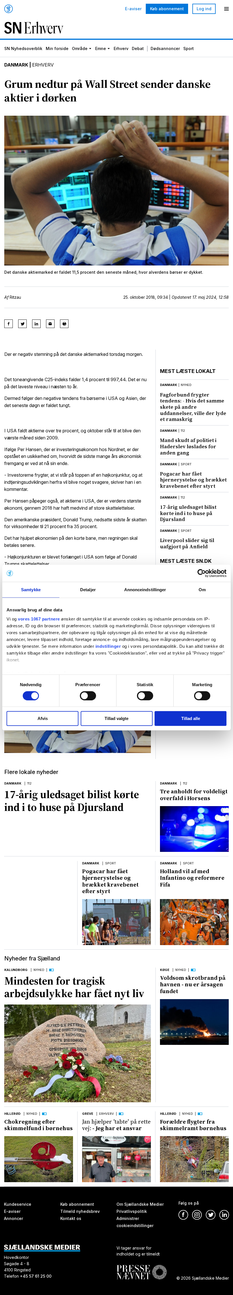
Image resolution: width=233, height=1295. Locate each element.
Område (80, 48)
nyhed (186, 385)
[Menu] (226, 9)
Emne (100, 48)
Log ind (204, 8)
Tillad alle (190, 718)
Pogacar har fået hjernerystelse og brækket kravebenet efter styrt (193, 479)
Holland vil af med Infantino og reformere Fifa (192, 878)
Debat (138, 48)
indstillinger (108, 646)
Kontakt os (70, 1218)
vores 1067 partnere (39, 618)
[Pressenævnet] (141, 1267)
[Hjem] (8, 9)
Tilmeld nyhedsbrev (80, 1211)
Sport (188, 48)
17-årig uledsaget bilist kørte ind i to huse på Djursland (188, 513)
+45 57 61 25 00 (35, 1276)
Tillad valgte (116, 718)
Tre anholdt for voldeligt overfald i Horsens (194, 794)
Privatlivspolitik (131, 1211)
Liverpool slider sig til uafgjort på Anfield (187, 543)
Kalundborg (16, 970)
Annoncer (13, 1218)
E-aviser (133, 9)
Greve (87, 1114)
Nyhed (39, 970)
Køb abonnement (167, 8)
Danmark (16, 65)
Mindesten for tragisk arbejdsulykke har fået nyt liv (74, 987)
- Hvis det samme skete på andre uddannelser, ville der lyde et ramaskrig (193, 407)
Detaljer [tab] (88, 589)
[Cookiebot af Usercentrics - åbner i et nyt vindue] (201, 573)
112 (183, 431)
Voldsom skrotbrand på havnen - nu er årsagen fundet (192, 984)
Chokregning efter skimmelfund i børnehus (38, 1125)
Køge (164, 970)
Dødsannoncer (165, 48)
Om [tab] (202, 589)
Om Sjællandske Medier (140, 1204)
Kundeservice (17, 1204)
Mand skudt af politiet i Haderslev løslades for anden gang (188, 446)
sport (186, 464)
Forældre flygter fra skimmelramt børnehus (193, 1125)
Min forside (57, 48)
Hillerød (12, 1114)
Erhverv (121, 48)
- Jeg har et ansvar (116, 1125)
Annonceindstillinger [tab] (145, 589)
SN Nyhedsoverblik (23, 48)
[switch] (88, 695)
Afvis (43, 718)
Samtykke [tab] (31, 589)
